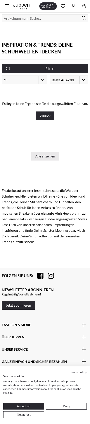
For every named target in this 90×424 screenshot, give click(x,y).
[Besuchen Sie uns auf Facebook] (38, 276)
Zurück (45, 116)
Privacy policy (77, 372)
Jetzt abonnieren (18, 305)
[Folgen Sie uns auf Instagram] (48, 276)
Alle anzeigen (45, 156)
